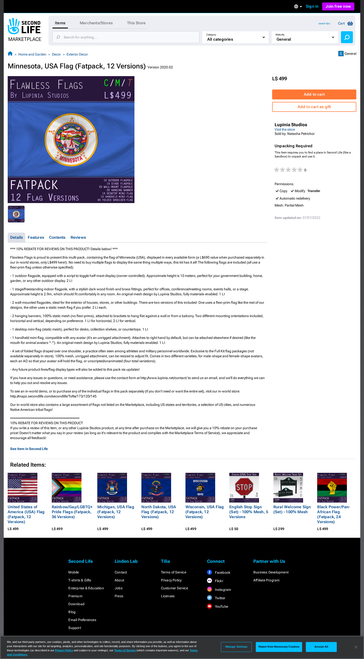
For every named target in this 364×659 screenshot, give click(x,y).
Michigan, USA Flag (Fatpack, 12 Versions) (115, 512)
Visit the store (285, 129)
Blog (72, 612)
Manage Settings (236, 646)
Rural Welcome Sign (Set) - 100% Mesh (292, 509)
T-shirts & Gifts (79, 580)
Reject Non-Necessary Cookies (279, 646)
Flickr (218, 581)
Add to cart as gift (314, 106)
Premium (75, 596)
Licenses (168, 596)
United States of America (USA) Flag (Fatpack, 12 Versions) (26, 514)
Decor (56, 54)
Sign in (312, 6)
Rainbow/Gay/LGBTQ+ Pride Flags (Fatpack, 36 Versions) (72, 512)
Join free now (338, 6)
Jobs (119, 588)
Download (76, 604)
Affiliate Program (266, 580)
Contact (121, 572)
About (119, 580)
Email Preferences (82, 620)
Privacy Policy (171, 580)
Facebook (222, 572)
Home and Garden (32, 54)
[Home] (10, 54)
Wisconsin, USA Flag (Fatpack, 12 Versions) (204, 512)
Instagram (222, 590)
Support (74, 628)
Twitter (219, 598)
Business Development (270, 572)
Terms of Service (173, 572)
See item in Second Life (29, 449)
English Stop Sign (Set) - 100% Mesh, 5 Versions (248, 512)
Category (211, 34)
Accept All (321, 646)
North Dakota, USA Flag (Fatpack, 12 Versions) (158, 512)
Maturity (280, 34)
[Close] (356, 646)
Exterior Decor (77, 54)
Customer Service (174, 588)
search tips (324, 23)
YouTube (221, 606)
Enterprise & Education (86, 588)
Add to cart (314, 94)
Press (119, 596)
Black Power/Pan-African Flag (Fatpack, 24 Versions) (333, 514)
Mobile (73, 572)
